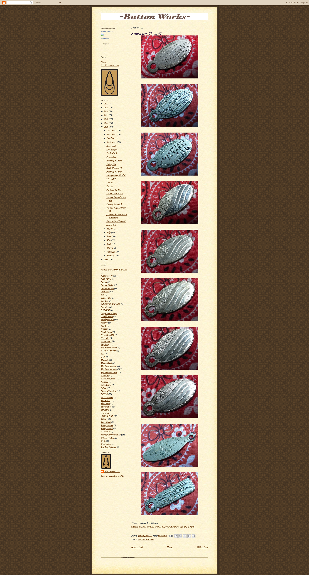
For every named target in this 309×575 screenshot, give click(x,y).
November (112, 134)
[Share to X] (185, 536)
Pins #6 (109, 186)
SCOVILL (105, 400)
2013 (106, 115)
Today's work (107, 428)
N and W (105, 375)
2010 (106, 126)
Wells (103, 440)
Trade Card (111, 153)
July (109, 232)
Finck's (104, 322)
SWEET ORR (107, 416)
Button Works (107, 31)
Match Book (106, 363)
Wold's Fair (106, 443)
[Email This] (176, 536)
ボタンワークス (112, 471)
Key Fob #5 (111, 145)
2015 (106, 107)
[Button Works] (102, 35)
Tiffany (104, 419)
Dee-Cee (105, 307)
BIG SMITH (107, 275)
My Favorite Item (109, 369)
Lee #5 (109, 182)
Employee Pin (107, 319)
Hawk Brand (106, 332)
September (112, 142)
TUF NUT (111, 179)
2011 (106, 122)
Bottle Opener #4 (114, 167)
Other (103, 388)
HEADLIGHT (107, 335)
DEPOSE (105, 310)
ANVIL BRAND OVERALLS (114, 269)
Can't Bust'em (107, 288)
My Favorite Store (109, 372)
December (112, 130)
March (110, 247)
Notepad (104, 381)
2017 (106, 103)
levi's (103, 356)
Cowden (104, 300)
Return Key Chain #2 (116, 221)
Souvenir (105, 413)
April (109, 244)
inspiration (106, 341)
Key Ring (105, 344)
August (110, 228)
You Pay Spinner (108, 447)
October (111, 138)
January (111, 255)
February (111, 251)
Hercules (105, 338)
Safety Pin (111, 164)
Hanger (104, 328)
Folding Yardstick (114, 204)
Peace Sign (111, 157)
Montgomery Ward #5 (116, 175)
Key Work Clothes (109, 347)
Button (104, 282)
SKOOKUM (106, 406)
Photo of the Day (114, 160)
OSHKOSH (106, 384)
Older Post (202, 547)
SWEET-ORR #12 (114, 193)
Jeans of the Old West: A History (116, 216)
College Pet (106, 297)
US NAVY (105, 431)
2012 (106, 119)
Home (103, 62)
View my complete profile (112, 475)
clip (102, 294)
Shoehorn (105, 403)
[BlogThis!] (180, 536)
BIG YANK (106, 279)
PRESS (104, 394)
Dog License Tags (109, 313)
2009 (106, 259)
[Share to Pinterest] (193, 536)
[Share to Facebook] (189, 536)
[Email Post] (170, 536)
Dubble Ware (107, 316)
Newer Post (137, 547)
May (109, 240)
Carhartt (105, 291)
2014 (106, 111)
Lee (102, 353)
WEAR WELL (107, 437)
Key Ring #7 (111, 149)
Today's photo (107, 425)
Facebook (105, 38)
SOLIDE (105, 409)
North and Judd (108, 378)
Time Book (106, 422)
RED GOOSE (107, 397)
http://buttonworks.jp (110, 65)
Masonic (105, 359)
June (109, 236)
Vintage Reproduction (111, 434)
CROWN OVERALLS (111, 303)
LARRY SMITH (108, 350)
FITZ (103, 325)
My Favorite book (109, 366)
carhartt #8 (111, 224)
